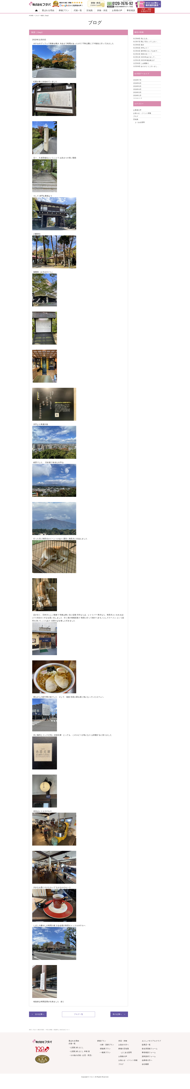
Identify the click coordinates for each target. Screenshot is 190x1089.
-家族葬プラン (105, 1049)
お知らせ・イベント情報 (142, 113)
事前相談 (131, 10)
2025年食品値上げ (144, 60)
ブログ (135, 116)
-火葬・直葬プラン (107, 1045)
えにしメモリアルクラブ (151, 1041)
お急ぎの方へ (123, 1045)
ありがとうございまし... (146, 66)
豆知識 (89, 10)
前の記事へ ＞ (119, 1014)
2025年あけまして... (144, 57)
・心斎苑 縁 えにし (76, 1047)
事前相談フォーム (149, 1052)
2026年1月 (137, 95)
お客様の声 (117, 10)
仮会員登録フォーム (149, 1049)
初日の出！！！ (142, 54)
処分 (138, 45)
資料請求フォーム (149, 1056)
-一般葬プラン (105, 1052)
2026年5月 (137, 86)
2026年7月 (137, 80)
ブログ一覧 (78, 1014)
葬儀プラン (64, 10)
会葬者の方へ (147, 1060)
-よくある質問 (126, 1052)
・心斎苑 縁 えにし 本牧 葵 (79, 1051)
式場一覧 (78, 10)
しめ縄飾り (141, 63)
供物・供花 (102, 10)
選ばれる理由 (48, 10)
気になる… (141, 38)
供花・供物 (122, 1041)
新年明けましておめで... (146, 51)
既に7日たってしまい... (145, 41)
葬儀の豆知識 (123, 1049)
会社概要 (145, 1064)
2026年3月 (137, 92)
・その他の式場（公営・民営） (81, 1055)
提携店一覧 (146, 1045)
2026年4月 (137, 89)
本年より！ (141, 48)
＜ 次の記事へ (37, 1014)
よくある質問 (140, 122)
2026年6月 (137, 83)
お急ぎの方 (146, 10)
